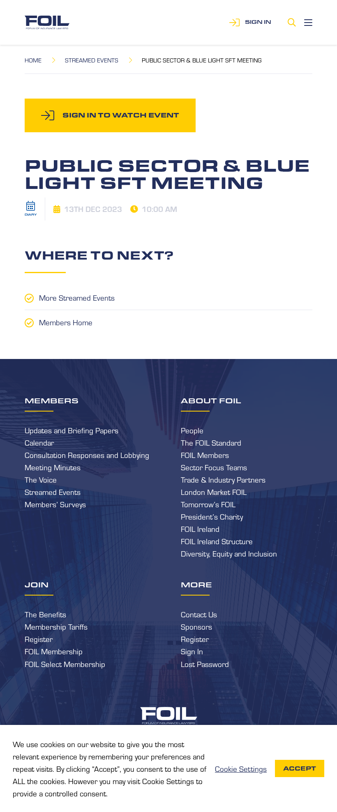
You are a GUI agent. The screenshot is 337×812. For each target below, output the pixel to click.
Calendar (39, 442)
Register (39, 638)
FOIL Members (205, 454)
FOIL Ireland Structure (217, 541)
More (196, 584)
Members (51, 400)
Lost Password (205, 663)
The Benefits (45, 614)
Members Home (65, 322)
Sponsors (196, 626)
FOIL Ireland (200, 528)
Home (33, 60)
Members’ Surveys (55, 504)
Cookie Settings (241, 768)
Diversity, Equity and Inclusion (229, 553)
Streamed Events (91, 60)
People (192, 430)
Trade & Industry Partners (223, 479)
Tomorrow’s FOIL (208, 504)
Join (36, 584)
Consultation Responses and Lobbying (87, 454)
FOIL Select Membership (65, 663)
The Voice (41, 479)
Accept (299, 768)
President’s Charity (212, 516)
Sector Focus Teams (214, 467)
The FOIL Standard (211, 442)
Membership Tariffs (56, 626)
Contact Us (199, 614)
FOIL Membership (54, 651)
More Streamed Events (77, 297)
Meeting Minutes (53, 467)
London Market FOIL (214, 491)
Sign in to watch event (120, 115)
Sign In (192, 651)
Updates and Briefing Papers (71, 430)
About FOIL (211, 400)
